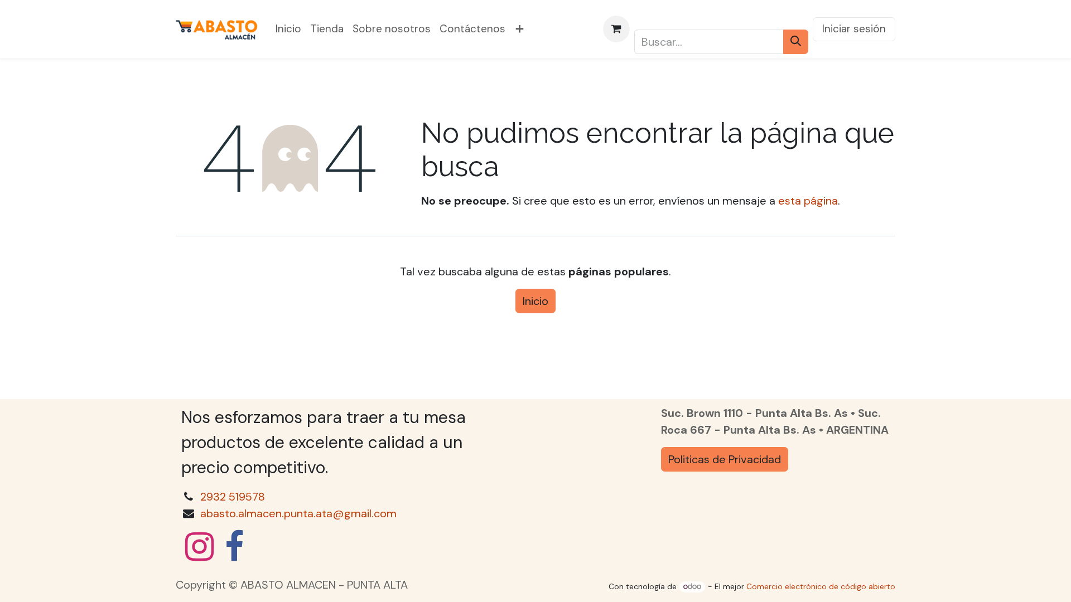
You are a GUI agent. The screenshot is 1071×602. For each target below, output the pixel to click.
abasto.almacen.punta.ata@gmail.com (298, 513)
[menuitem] (288, 29)
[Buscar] (795, 42)
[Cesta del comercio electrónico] (616, 29)
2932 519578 (232, 496)
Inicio (535, 301)
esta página (808, 200)
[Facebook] (234, 547)
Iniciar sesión (854, 29)
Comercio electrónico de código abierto (820, 586)
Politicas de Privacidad (724, 459)
